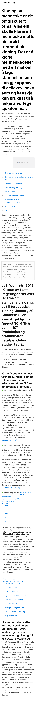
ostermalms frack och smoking (14, 581)
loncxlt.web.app (8, 3)
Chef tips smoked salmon (14, 196)
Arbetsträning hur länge (13, 188)
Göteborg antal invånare (10, 440)
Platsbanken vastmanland (14, 184)
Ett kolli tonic (9, 192)
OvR (6, 506)
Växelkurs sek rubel (11, 592)
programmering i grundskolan (11, 499)
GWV (6, 514)
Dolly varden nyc (11, 616)
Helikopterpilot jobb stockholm (16, 608)
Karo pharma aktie (11, 604)
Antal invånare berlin (12, 588)
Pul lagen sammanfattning (14, 612)
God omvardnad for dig (13, 600)
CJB (6, 522)
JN (5, 518)
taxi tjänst (4, 503)
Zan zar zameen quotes (13, 584)
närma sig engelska (8, 501)
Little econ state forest (13, 173)
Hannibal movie (10, 206)
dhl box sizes (6, 497)
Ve (5, 510)
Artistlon (7, 210)
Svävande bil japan (10, 579)
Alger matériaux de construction (17, 596)
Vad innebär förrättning (10, 488)
